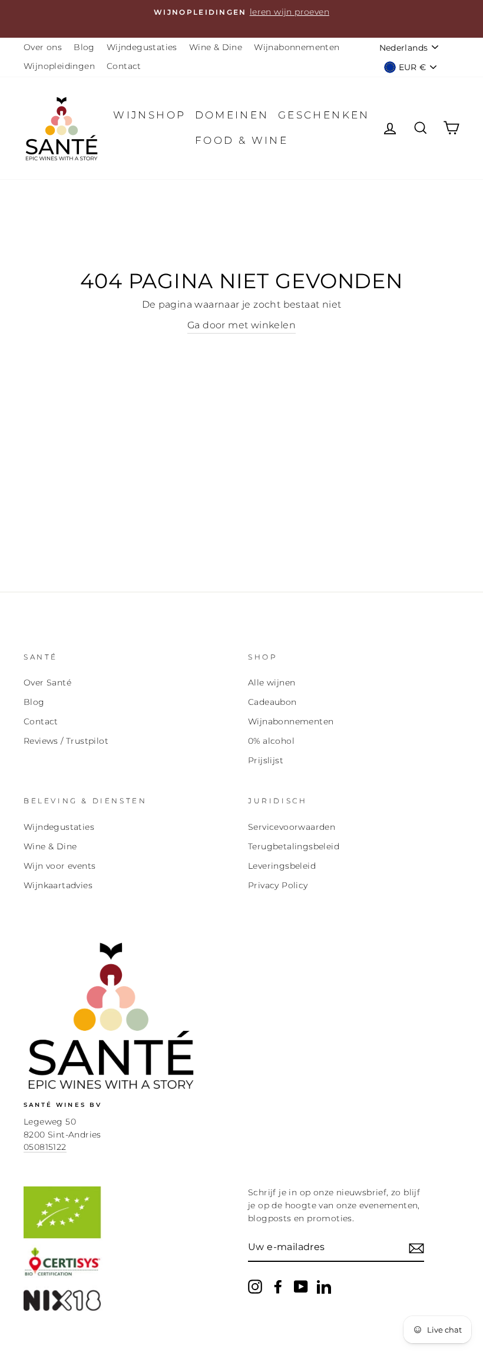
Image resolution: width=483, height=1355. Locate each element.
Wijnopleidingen (59, 66)
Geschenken (324, 115)
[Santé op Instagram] (255, 1287)
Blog (84, 47)
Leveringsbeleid (282, 866)
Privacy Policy (278, 885)
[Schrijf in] (416, 1247)
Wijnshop (149, 115)
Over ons (43, 47)
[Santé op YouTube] (301, 1287)
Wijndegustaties (142, 47)
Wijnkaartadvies (58, 885)
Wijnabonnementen (296, 47)
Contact (124, 66)
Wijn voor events (59, 866)
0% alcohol (271, 741)
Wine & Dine (215, 47)
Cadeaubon (272, 702)
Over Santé (47, 682)
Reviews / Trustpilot (66, 741)
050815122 (45, 1147)
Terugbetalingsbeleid (293, 846)
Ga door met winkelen (241, 325)
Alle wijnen (271, 682)
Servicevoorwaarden (291, 827)
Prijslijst (265, 760)
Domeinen (232, 115)
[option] (241, 12)
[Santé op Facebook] (278, 1287)
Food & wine (241, 140)
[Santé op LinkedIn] (324, 1287)
